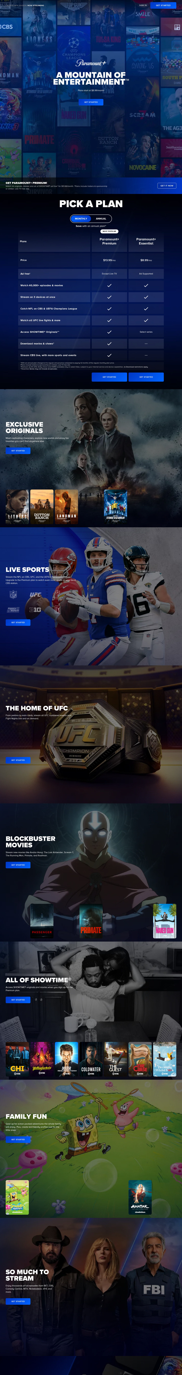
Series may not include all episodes (43, 369)
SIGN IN (143, 5)
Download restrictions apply (137, 367)
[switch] (91, 219)
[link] (163, 5)
